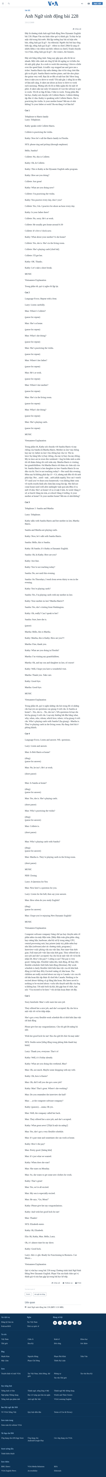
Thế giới (4, 1343)
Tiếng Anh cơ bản (8, 1390)
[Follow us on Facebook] (55, 1323)
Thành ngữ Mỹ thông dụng (64, 1390)
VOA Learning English (62, 1399)
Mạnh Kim (5, 1356)
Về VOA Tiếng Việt (8, 1412)
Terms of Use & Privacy (63, 1412)
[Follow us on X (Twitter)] (60, 1323)
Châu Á (30, 1339)
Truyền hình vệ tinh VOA (11, 1373)
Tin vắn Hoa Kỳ (86, 1373)
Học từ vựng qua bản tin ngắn (39, 1395)
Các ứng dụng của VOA (63, 1438)
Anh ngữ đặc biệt (34, 1399)
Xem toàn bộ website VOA (11, 1425)
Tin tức (27, 10)
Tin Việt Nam (32, 1322)
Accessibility (32, 1470)
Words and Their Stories (63, 1395)
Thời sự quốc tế (33, 1326)
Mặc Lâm (4, 1360)
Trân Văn (83, 1356)
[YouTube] (88, 3)
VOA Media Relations (36, 1466)
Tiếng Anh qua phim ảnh (10, 1399)
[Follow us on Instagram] (70, 1323)
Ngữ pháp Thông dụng (9, 1395)
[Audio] (82, 3)
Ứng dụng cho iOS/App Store (12, 1438)
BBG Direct (5, 1466)
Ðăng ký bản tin (7, 1322)
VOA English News (8, 1470)
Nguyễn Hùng (33, 1356)
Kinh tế (57, 1339)
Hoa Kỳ (31, 1343)
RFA (56, 1466)
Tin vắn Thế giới (60, 1378)
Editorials (57, 1470)
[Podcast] (75, 1323)
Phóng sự (57, 1373)
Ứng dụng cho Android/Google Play (36, 1439)
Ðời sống (57, 1343)
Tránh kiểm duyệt (7, 1453)
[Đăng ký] (79, 1323)
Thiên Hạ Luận (59, 1360)
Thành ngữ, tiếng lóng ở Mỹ (38, 1390)
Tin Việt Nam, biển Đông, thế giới (39, 1374)
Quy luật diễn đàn (34, 1412)
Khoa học (84, 1339)
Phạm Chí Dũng (34, 1360)
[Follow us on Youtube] (65, 1323)
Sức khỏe (83, 1343)
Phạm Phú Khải (60, 1356)
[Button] (77, 29)
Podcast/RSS (6, 1326)
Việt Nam (4, 1339)
